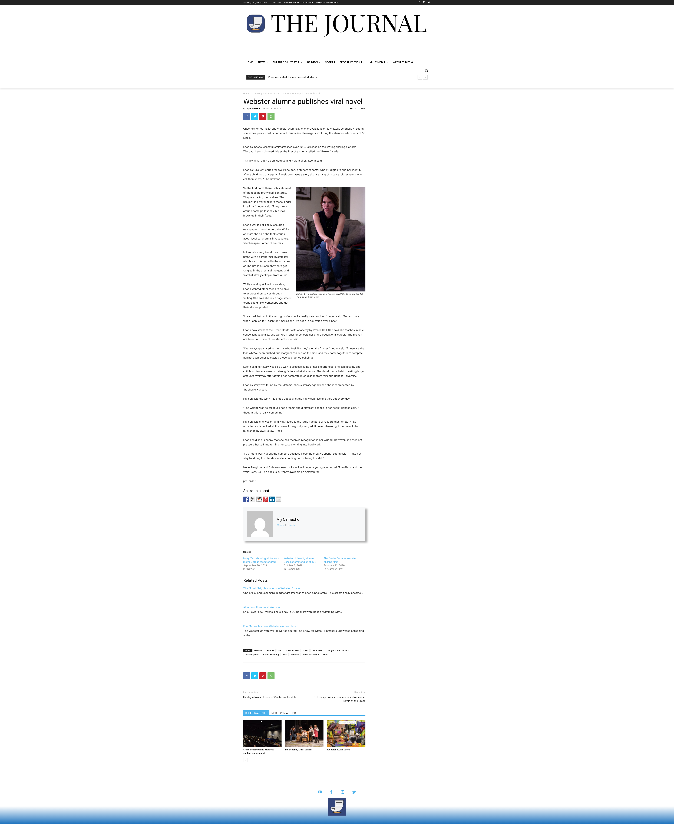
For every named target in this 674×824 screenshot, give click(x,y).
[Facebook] (419, 3)
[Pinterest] (262, 116)
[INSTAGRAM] (343, 792)
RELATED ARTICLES (256, 713)
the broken (317, 650)
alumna (270, 650)
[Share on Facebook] (246, 499)
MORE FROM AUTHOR (284, 713)
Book (280, 650)
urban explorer (252, 654)
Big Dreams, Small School (298, 749)
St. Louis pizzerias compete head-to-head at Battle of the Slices (339, 699)
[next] (425, 77)
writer (325, 654)
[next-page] (251, 760)
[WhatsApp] (271, 116)
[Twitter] (429, 3)
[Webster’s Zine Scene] (346, 733)
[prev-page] (245, 760)
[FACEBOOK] (331, 792)
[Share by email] (278, 499)
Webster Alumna (311, 654)
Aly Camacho (253, 108)
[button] (426, 70)
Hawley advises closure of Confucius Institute (269, 697)
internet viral (292, 650)
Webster (295, 654)
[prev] (420, 77)
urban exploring (271, 654)
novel (305, 650)
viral (285, 654)
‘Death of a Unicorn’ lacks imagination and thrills (295, 77)
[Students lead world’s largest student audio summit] (262, 733)
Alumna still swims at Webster (261, 607)
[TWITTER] (354, 792)
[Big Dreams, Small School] (304, 733)
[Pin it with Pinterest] (265, 499)
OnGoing (257, 93)
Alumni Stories (272, 93)
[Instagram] (424, 3)
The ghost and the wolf (337, 650)
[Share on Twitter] (252, 499)
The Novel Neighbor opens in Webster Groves (271, 588)
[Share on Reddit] (259, 499)
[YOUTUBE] (320, 792)
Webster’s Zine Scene (338, 749)
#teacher (258, 650)
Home (246, 93)
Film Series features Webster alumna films (269, 626)
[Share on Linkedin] (272, 499)
